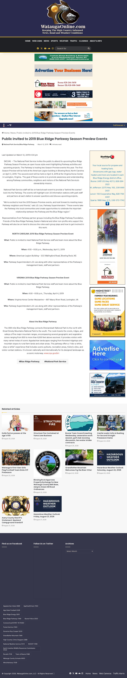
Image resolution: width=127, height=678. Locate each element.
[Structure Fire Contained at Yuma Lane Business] (48, 423)
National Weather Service (14, 644)
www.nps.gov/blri (51, 353)
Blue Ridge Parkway (29, 361)
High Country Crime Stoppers (15, 640)
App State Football (11, 610)
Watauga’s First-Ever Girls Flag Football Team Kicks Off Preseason (15, 470)
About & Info (96, 41)
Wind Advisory (10, 662)
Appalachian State (11, 606)
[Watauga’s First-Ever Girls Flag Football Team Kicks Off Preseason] (16, 457)
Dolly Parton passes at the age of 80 (14, 434)
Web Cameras (105, 673)
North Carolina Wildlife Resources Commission (19, 649)
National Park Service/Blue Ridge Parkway (19, 144)
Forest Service (10, 627)
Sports (54, 41)
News (46, 41)
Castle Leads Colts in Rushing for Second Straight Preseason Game (110, 435)
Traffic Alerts (119, 673)
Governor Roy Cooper (12, 631)
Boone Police (31, 619)
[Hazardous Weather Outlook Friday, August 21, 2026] (48, 504)
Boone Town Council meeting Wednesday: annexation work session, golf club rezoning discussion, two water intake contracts (78, 438)
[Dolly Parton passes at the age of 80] (16, 423)
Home (28, 41)
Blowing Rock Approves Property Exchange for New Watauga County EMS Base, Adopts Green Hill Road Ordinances (46, 485)
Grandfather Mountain (12, 635)
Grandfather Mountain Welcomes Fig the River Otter (78, 468)
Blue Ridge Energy (11, 614)
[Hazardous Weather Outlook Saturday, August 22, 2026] (111, 457)
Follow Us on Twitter (43, 543)
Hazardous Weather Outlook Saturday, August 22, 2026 (110, 468)
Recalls (7, 654)
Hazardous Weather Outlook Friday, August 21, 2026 (47, 515)
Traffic (73, 41)
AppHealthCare (31, 606)
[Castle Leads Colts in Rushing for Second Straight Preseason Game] (111, 423)
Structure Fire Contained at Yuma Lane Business (46, 434)
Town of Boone (23, 654)
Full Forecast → (119, 125)
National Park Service (56, 361)
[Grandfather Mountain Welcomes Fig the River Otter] (79, 457)
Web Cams (37, 41)
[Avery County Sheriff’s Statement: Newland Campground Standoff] (16, 506)
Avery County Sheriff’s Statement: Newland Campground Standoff (12, 520)
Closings (83, 41)
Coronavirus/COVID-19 (13, 623)
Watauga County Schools (14, 658)
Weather (64, 41)
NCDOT (32, 644)
